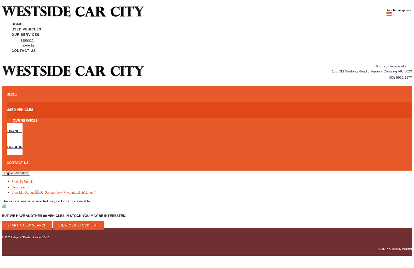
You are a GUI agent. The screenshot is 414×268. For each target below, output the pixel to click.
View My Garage (54, 192)
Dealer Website (388, 248)
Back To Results (23, 182)
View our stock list (78, 225)
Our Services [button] (25, 34)
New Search (20, 187)
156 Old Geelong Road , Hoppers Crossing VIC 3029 (372, 71)
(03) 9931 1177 (400, 77)
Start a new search (26, 225)
